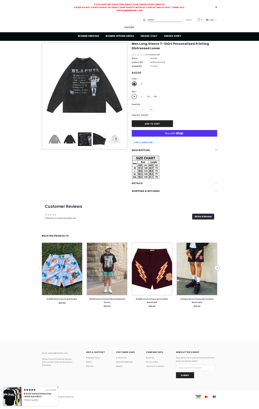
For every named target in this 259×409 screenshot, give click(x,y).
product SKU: (137, 62)
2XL (155, 96)
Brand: (135, 58)
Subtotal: (136, 115)
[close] (216, 7)
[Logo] (129, 27)
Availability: (137, 66)
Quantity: (136, 104)
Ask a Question (143, 142)
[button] (146, 55)
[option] (84, 85)
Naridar (153, 58)
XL (148, 96)
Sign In (189, 19)
